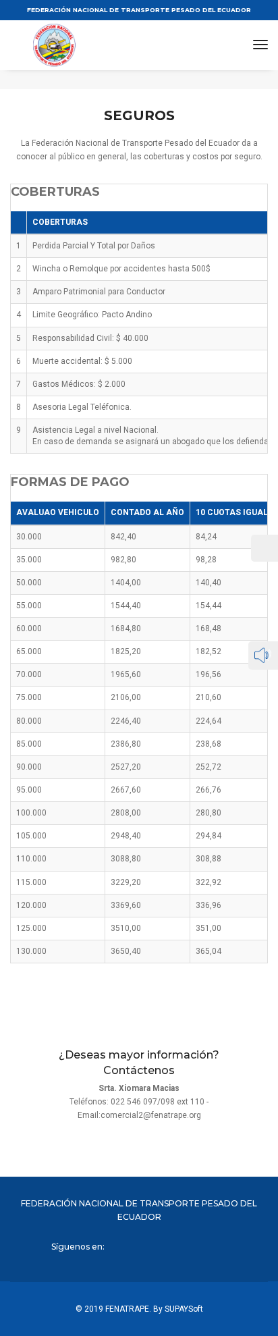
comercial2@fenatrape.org (151, 1115)
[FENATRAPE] (82, 45)
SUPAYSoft (184, 1309)
